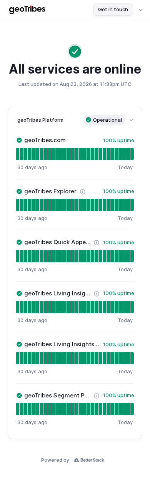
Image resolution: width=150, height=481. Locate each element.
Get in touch (113, 9)
